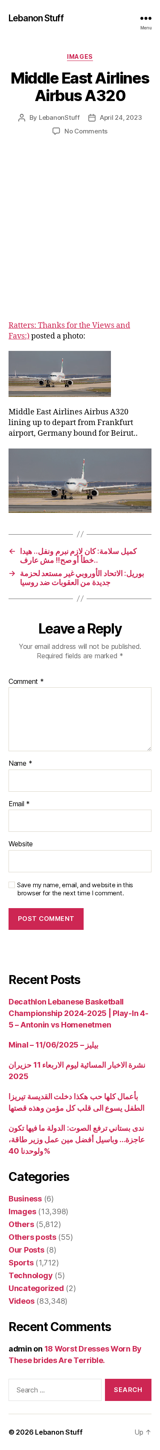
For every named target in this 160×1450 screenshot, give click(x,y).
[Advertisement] (80, 237)
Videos (21, 1301)
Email (19, 804)
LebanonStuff (59, 117)
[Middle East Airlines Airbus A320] (80, 374)
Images (80, 56)
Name (20, 763)
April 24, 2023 (121, 117)
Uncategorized (36, 1288)
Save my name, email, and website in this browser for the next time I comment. (75, 889)
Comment (26, 682)
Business (25, 1198)
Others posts (32, 1237)
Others (21, 1224)
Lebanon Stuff (36, 18)
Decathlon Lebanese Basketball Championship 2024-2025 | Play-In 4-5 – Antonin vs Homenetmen (78, 1013)
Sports (21, 1262)
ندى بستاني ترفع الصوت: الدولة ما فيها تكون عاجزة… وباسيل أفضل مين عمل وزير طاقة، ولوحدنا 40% (77, 1139)
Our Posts (26, 1249)
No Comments (86, 131)
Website (21, 844)
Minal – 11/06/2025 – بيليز (54, 1044)
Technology (30, 1275)
